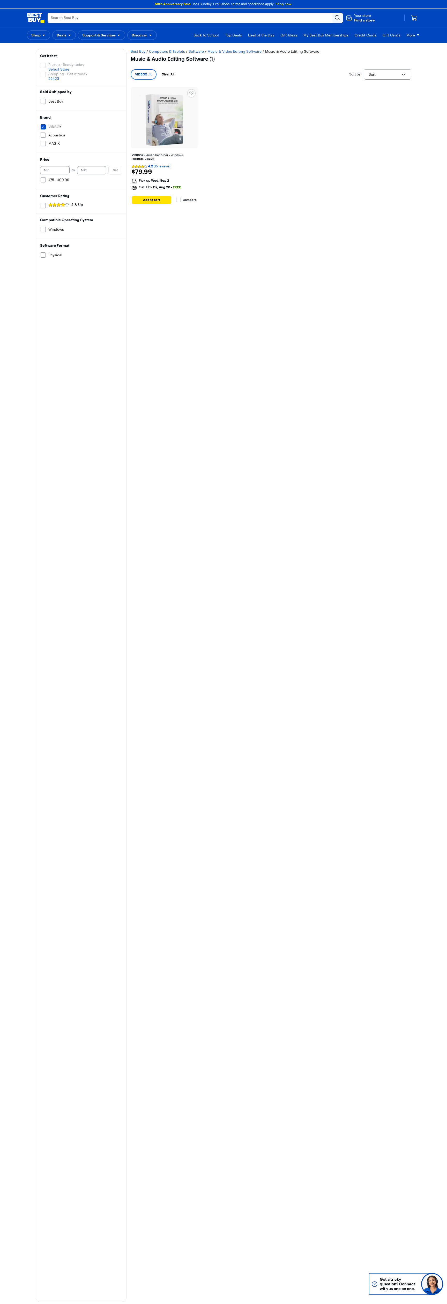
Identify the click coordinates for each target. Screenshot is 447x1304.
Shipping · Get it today (67, 74)
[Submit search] (337, 18)
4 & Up (77, 204)
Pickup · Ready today (66, 64)
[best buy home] (35, 18)
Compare (190, 200)
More (410, 35)
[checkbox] (144, 74)
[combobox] (387, 74)
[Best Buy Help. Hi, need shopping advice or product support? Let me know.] (432, 1284)
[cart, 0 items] (414, 18)
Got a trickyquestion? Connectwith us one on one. (397, 1284)
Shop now (283, 4)
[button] (360, 17)
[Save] (191, 93)
